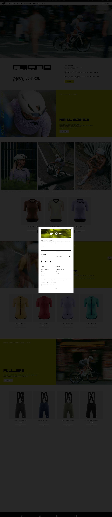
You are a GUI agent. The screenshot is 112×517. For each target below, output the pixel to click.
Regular (59, 273)
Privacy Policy (57, 279)
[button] (48, 266)
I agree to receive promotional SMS (48, 284)
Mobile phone (43, 254)
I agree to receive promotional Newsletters (50, 282)
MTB (43, 275)
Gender (42, 260)
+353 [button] (42, 256)
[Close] (72, 228)
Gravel (44, 273)
